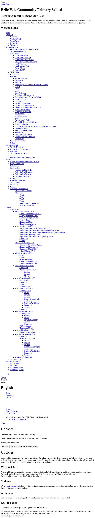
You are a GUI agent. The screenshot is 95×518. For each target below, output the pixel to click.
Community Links (17, 370)
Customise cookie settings (28, 446)
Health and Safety (21, 128)
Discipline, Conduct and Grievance (28, 108)
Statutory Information (18, 51)
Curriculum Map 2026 (27, 249)
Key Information (12, 47)
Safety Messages (16, 359)
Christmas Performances (19, 189)
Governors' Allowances (23, 135)
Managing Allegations (23, 112)
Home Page (5, 4)
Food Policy (19, 139)
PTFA (12, 187)
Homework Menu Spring (28, 247)
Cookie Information (13, 411)
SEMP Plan (19, 132)
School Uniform (16, 184)
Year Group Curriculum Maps (26, 62)
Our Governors (15, 363)
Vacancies (13, 45)
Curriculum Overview (27, 332)
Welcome (13, 37)
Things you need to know (28, 216)
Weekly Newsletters (17, 147)
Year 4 (21, 197)
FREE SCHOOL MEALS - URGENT (24, 49)
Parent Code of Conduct (24, 130)
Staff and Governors (13, 361)
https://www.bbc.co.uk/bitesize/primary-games (36, 237)
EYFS (17, 118)
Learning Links (25, 286)
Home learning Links (27, 338)
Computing (28, 305)
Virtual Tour (14, 166)
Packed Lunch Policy (22, 120)
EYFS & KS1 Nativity (23, 191)
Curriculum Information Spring (30, 245)
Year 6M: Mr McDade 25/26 (25, 334)
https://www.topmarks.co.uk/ (30, 234)
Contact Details (15, 39)
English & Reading (31, 320)
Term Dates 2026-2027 (18, 153)
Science (27, 274)
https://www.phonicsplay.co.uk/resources (34, 228)
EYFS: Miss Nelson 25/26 (24, 212)
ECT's (17, 91)
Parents (8, 160)
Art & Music (28, 301)
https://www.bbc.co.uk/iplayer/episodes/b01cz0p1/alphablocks (42, 232)
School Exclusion (21, 124)
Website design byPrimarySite (17, 419)
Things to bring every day (28, 218)
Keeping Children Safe (23, 170)
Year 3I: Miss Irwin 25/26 (24, 266)
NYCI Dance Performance (29, 203)
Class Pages (14, 209)
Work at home (24, 280)
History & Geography (32, 299)
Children (9, 207)
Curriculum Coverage (23, 58)
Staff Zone (14, 365)
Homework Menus (26, 328)
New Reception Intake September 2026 (24, 162)
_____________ (16, 155)
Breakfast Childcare (17, 180)
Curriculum (14, 53)
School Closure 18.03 (27, 251)
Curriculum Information (28, 261)
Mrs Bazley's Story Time (24, 357)
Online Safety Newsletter (24, 172)
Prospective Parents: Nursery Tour (22, 157)
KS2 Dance (19, 193)
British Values (15, 74)
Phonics (22, 241)
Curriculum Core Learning (24, 60)
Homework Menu (26, 222)
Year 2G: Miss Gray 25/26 (24, 243)
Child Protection (21, 116)
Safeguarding (15, 168)
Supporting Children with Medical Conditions (31, 85)
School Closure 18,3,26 (28, 264)
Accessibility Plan (21, 78)
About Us (9, 35)
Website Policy (11, 413)
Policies (13, 76)
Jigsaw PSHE (20, 70)
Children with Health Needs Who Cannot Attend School (35, 126)
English (27, 272)
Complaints (19, 101)
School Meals (15, 182)
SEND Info (14, 72)
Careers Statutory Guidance (25, 137)
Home (8, 33)
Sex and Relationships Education (27, 122)
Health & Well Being (32, 351)
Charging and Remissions (24, 95)
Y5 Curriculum (25, 326)
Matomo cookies (13, 486)
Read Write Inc (20, 64)
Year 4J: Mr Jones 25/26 (24, 289)
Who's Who (14, 41)
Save (21, 516)
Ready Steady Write (22, 66)
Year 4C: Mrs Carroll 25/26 (25, 278)
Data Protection (20, 93)
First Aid (18, 83)
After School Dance (26, 205)
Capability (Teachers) (22, 103)
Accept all (13, 446)
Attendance (19, 80)
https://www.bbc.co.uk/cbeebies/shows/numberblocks (39, 230)
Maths (21, 255)
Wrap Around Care (17, 164)
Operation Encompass (23, 176)
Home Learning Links (27, 224)
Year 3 (21, 195)
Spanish (27, 307)
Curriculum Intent (21, 56)
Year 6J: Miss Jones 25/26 (24, 330)
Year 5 (21, 199)
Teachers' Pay (20, 114)
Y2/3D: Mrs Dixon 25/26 (24, 253)
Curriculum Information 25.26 (30, 214)
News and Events (12, 145)
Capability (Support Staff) (24, 105)
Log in (8, 374)
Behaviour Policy (21, 99)
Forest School (24, 220)
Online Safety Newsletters (19, 149)
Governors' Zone (16, 368)
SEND (17, 87)
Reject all (5, 446)
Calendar (13, 151)
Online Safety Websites (23, 174)
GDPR (12, 143)
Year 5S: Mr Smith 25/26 (24, 311)
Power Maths (20, 68)
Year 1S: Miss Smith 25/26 (24, 226)
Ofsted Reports (15, 43)
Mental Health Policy (22, 110)
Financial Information (18, 141)
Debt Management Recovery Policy (28, 97)
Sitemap (8, 409)
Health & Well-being (31, 303)
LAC (17, 89)
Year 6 (21, 201)
